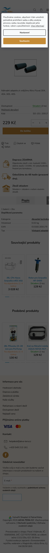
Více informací (37, 25)
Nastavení (24, 32)
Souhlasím (24, 41)
